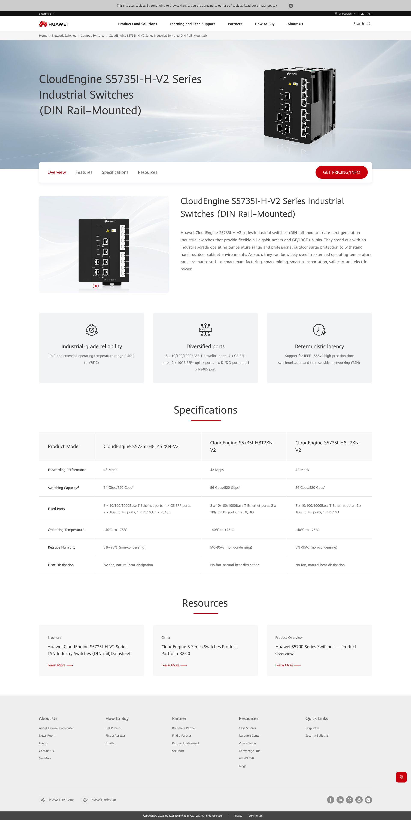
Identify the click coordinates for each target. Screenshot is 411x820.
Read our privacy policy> (260, 5)
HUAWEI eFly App (103, 799)
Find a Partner (181, 735)
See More (45, 758)
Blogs (242, 766)
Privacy (238, 815)
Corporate (312, 728)
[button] (96, 286)
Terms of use (254, 815)
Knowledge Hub (250, 751)
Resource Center (250, 735)
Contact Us (46, 751)
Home (43, 35)
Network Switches (64, 35)
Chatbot (111, 743)
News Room (47, 735)
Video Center (247, 743)
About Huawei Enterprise (56, 728)
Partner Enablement (185, 743)
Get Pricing (113, 728)
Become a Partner (184, 728)
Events (43, 743)
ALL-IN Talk (247, 758)
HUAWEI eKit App (61, 799)
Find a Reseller (115, 735)
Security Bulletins (316, 735)
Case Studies (247, 728)
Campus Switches (92, 35)
